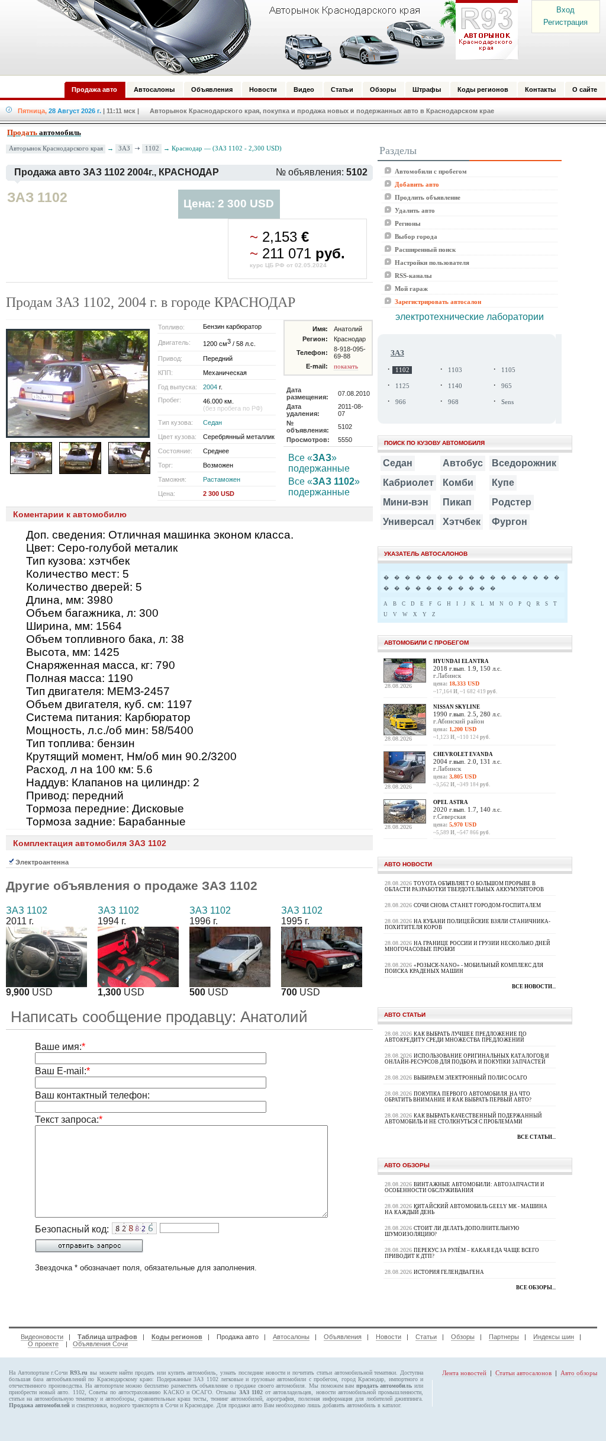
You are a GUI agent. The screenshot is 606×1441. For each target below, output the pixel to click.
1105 (508, 370)
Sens (507, 402)
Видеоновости (42, 1336)
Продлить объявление (427, 197)
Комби (458, 483)
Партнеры (504, 1336)
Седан (212, 422)
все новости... (534, 987)
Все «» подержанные (319, 463)
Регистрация (565, 22)
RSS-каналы (413, 275)
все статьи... (536, 1137)
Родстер (511, 502)
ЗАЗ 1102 (26, 910)
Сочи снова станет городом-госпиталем (477, 905)
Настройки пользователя (432, 262)
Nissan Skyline (456, 707)
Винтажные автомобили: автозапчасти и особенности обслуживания (464, 1187)
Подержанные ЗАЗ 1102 (187, 1379)
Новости (388, 1336)
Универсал (408, 522)
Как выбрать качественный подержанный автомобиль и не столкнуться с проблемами (463, 1119)
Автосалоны (291, 1336)
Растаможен (221, 479)
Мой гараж (411, 288)
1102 (152, 148)
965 (506, 386)
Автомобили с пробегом (431, 171)
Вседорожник (524, 463)
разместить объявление (199, 1385)
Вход (565, 9)
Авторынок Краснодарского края (56, 148)
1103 (455, 370)
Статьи (426, 1336)
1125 (402, 386)
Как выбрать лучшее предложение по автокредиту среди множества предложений (456, 1037)
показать (346, 366)
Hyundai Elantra (461, 661)
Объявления (343, 1336)
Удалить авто (415, 210)
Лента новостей (464, 1372)
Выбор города (416, 236)
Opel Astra (450, 802)
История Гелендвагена (449, 1272)
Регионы (408, 223)
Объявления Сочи (100, 1343)
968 (453, 402)
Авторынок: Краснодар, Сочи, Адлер (273, 37)
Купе (503, 483)
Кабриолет (408, 483)
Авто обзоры (578, 1372)
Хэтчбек (462, 522)
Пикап (457, 502)
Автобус (463, 463)
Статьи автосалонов (523, 1372)
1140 (455, 386)
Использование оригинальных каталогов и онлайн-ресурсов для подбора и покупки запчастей (467, 1059)
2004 (210, 386)
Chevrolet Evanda (463, 754)
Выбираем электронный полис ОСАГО (470, 1078)
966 (400, 402)
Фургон (509, 522)
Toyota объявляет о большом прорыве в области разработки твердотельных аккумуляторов (464, 886)
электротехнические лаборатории (469, 317)
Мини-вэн (405, 502)
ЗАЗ (124, 148)
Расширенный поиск (425, 249)
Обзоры (463, 1336)
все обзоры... (536, 1288)
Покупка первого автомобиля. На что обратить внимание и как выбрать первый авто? (458, 1097)
